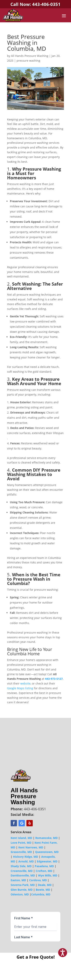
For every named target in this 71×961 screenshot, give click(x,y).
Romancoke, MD (46, 838)
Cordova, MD (38, 880)
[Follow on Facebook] (14, 823)
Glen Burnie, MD (22, 889)
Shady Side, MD (21, 866)
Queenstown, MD (47, 852)
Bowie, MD (43, 889)
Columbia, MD (40, 894)
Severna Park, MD (23, 885)
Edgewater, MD (47, 861)
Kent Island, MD (21, 838)
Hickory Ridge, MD (25, 857)
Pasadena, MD (44, 866)
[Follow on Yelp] (29, 823)
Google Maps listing (20, 688)
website (25, 683)
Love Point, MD (21, 842)
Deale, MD (44, 885)
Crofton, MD (44, 871)
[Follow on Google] (22, 823)
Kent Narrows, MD (30, 847)
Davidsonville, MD (23, 875)
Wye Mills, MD (47, 875)
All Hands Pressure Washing (29, 56)
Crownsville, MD (22, 871)
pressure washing (28, 60)
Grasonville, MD (21, 852)
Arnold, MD (26, 861)
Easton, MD (18, 880)
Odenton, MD (20, 894)
